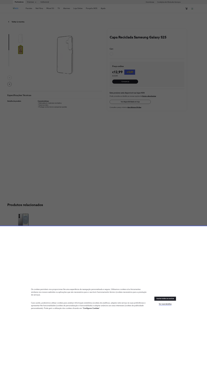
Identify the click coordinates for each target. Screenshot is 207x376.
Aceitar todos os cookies (165, 298)
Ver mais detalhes (165, 304)
